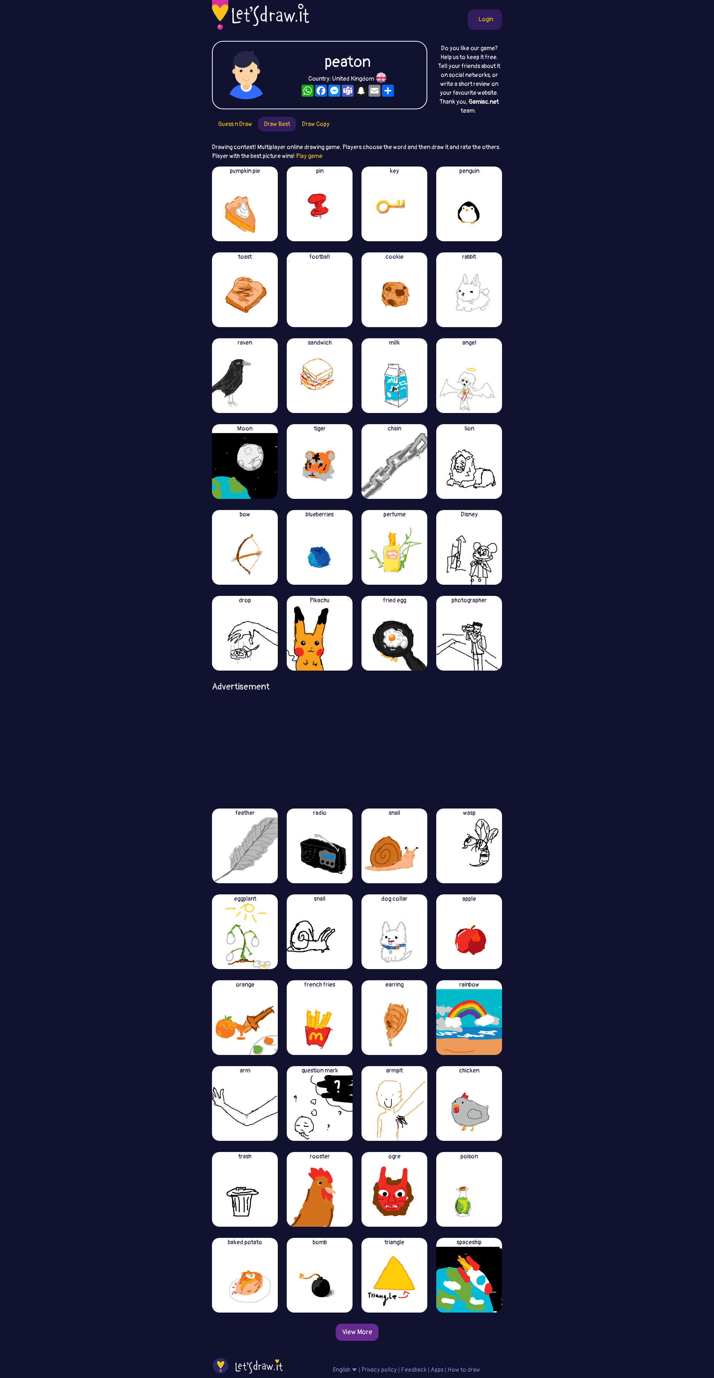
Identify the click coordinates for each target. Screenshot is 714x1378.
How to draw (463, 1370)
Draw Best (277, 124)
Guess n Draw (235, 124)
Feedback (414, 1370)
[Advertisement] (357, 748)
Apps (437, 1370)
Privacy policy (379, 1370)
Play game (309, 156)
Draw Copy (315, 124)
